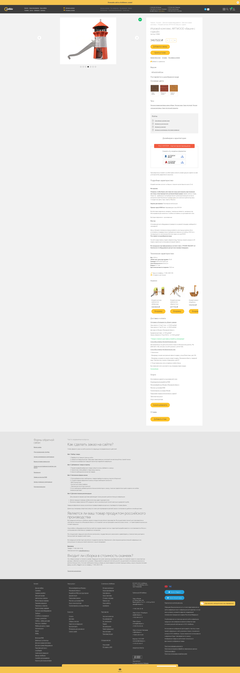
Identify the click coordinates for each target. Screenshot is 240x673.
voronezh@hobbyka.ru (139, 641)
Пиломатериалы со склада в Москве (160, 390)
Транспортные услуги (156, 396)
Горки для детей (187, 105)
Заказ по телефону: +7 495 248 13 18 (162, 273)
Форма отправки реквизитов (42, 461)
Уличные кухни (39, 628)
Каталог (26, 8)
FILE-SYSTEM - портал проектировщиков (174, 146)
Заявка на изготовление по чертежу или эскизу (45, 467)
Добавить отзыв (160, 419)
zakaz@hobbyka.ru (154, 11)
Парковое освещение (41, 603)
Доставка (71, 619)
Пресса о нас (106, 600)
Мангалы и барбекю (40, 623)
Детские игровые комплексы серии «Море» (162, 105)
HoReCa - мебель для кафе (42, 621)
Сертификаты (106, 593)
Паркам (130, 8)
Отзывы (164, 58)
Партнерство (104, 612)
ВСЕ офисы (161, 11)
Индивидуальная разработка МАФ (160, 382)
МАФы (37, 633)
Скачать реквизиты (160, 405)
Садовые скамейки (40, 593)
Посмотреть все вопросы (74, 571)
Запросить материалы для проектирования (167, 130)
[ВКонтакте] (170, 587)
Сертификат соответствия (162, 121)
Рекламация (37, 472)
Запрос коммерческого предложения (44, 457)
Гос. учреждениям (114, 8)
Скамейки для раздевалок (42, 658)
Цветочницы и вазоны (41, 598)
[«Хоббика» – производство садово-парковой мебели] (8, 9)
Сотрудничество (105, 640)
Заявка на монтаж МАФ (40, 477)
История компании (108, 588)
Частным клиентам (105, 8)
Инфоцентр (37, 10)
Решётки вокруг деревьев (42, 608)
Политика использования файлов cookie (176, 654)
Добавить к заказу (160, 47)
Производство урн (108, 634)
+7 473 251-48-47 (172, 7)
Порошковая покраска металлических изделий (163, 393)
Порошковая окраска (74, 598)
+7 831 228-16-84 (172, 11)
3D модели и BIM (107, 647)
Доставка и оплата (70, 10)
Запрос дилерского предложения (43, 482)
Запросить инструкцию (161, 124)
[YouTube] (166, 587)
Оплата (71, 616)
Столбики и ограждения (42, 616)
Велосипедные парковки (42, 600)
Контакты (42, 10)
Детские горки (179, 105)
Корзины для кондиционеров (43, 660)
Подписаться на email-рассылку (174, 603)
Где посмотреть (73, 626)
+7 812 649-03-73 (154, 9)
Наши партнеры (107, 595)
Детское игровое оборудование (43, 645)
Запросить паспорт (160, 127)
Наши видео (106, 645)
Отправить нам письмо (159, 275)
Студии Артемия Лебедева (141, 663)
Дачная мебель (39, 588)
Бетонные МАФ (39, 638)
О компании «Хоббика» (108, 583)
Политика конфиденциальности (174, 646)
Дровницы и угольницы (41, 640)
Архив (37, 631)
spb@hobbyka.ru (137, 615)
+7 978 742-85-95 (172, 9)
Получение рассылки (39, 486)
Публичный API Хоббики (140, 593)
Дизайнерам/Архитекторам (115, 10)
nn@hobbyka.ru (137, 632)
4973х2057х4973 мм (157, 72)
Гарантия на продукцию (75, 624)
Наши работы (43, 8)
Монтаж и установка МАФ (157, 388)
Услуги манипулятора (156, 399)
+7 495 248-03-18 (138, 609)
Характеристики (155, 58)
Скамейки (38, 590)
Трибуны (37, 613)
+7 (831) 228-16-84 (138, 635)
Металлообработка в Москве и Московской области (164, 385)
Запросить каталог (70, 8)
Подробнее (154, 369)
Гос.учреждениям (107, 619)
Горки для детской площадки (170, 108)
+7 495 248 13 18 (153, 7)
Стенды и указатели (41, 618)
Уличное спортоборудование (43, 611)
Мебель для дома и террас (42, 626)
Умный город (126, 10)
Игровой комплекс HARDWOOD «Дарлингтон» (175, 302)
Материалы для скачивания (76, 629)
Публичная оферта (170, 651)
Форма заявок (37, 447)
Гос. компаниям (123, 8)
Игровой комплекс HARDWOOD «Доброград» (156, 302)
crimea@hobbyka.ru (138, 623)
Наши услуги (71, 583)
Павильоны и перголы (41, 606)
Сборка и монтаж (74, 621)
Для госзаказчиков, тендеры (42, 452)
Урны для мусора (40, 595)
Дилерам (26, 10)
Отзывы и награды (108, 598)
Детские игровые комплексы (43, 643)
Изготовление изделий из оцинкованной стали (163, 379)
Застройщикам (103, 10)
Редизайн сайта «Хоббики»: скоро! (120, 2)
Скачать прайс (73, 631)
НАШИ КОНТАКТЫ (138, 648)
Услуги (31, 10)
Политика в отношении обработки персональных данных (181, 649)
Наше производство (34, 8)
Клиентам (70, 612)
